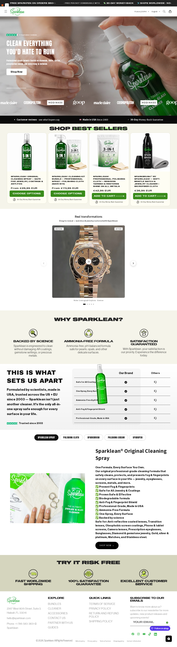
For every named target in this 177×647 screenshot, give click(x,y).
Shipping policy (118, 641)
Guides (53, 627)
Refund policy (80, 641)
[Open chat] (169, 639)
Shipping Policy (101, 621)
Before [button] (59, 229)
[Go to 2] (87, 304)
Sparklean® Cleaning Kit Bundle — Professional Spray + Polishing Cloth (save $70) (68, 180)
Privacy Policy (100, 608)
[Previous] (43, 263)
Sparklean (49, 640)
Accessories (58, 613)
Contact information (134, 641)
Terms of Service (102, 604)
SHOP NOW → (107, 545)
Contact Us (57, 618)
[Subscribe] (167, 622)
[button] (6, 11)
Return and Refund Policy (104, 615)
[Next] (133, 263)
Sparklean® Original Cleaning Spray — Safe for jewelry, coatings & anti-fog (27, 180)
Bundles (54, 604)
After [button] (118, 229)
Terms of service (105, 641)
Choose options (27, 193)
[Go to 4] (91, 304)
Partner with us (60, 622)
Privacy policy (92, 641)
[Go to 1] (84, 304)
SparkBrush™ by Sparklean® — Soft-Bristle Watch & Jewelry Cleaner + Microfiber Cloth (147, 181)
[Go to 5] (93, 304)
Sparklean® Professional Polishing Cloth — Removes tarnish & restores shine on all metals (109, 181)
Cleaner (54, 608)
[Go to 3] (89, 304)
